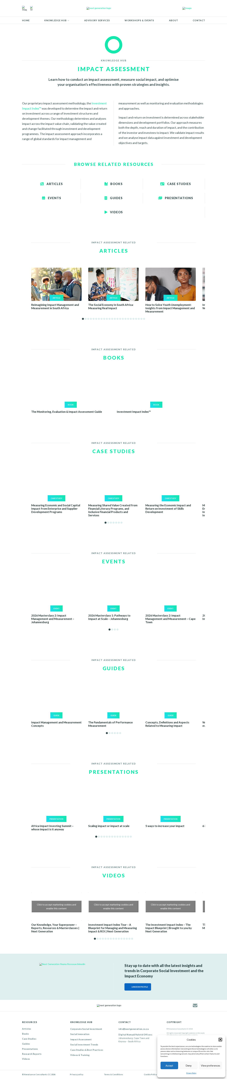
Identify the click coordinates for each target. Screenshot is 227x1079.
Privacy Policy (191, 1073)
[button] (220, 1039)
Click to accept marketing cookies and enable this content (56, 906)
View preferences (210, 1065)
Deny (189, 1065)
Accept (169, 1065)
